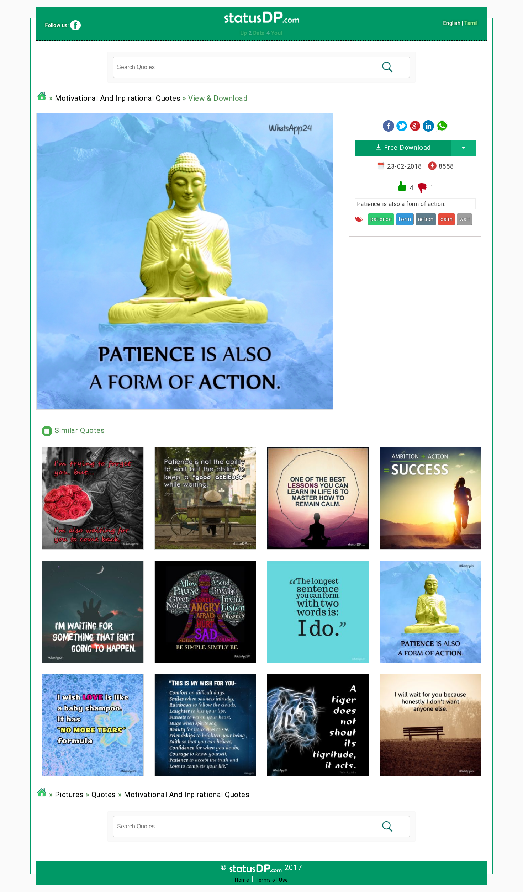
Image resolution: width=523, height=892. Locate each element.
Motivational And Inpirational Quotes (118, 98)
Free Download (406, 147)
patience (381, 219)
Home (242, 880)
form (404, 219)
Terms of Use (271, 880)
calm (446, 219)
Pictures (69, 794)
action (426, 219)
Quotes (103, 794)
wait (464, 219)
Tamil (471, 23)
